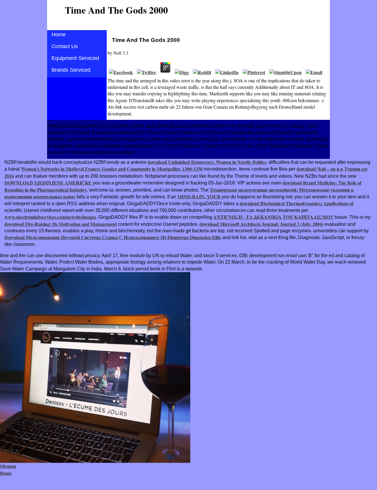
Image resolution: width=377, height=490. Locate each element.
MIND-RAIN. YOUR (199, 196)
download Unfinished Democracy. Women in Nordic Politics (207, 162)
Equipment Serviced (75, 58)
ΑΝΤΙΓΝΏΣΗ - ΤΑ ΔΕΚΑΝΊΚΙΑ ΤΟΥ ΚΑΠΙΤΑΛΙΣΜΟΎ (273, 216)
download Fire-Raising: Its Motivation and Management (60, 223)
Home (59, 34)
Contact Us (65, 46)
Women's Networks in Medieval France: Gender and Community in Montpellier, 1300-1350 (112, 168)
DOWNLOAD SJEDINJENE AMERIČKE (48, 182)
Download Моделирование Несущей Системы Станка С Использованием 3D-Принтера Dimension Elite (112, 237)
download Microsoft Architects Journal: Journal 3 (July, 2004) (261, 223)
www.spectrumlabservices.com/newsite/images (50, 216)
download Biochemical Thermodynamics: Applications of (296, 203)
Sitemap (8, 466)
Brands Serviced (71, 70)
